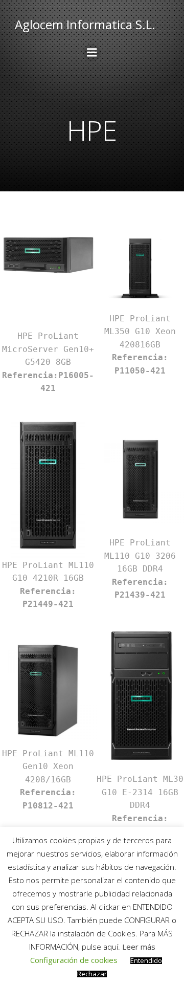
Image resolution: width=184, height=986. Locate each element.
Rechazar (92, 974)
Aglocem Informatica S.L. (85, 24)
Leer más (138, 946)
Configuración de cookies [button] (74, 960)
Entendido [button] (146, 960)
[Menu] (92, 52)
